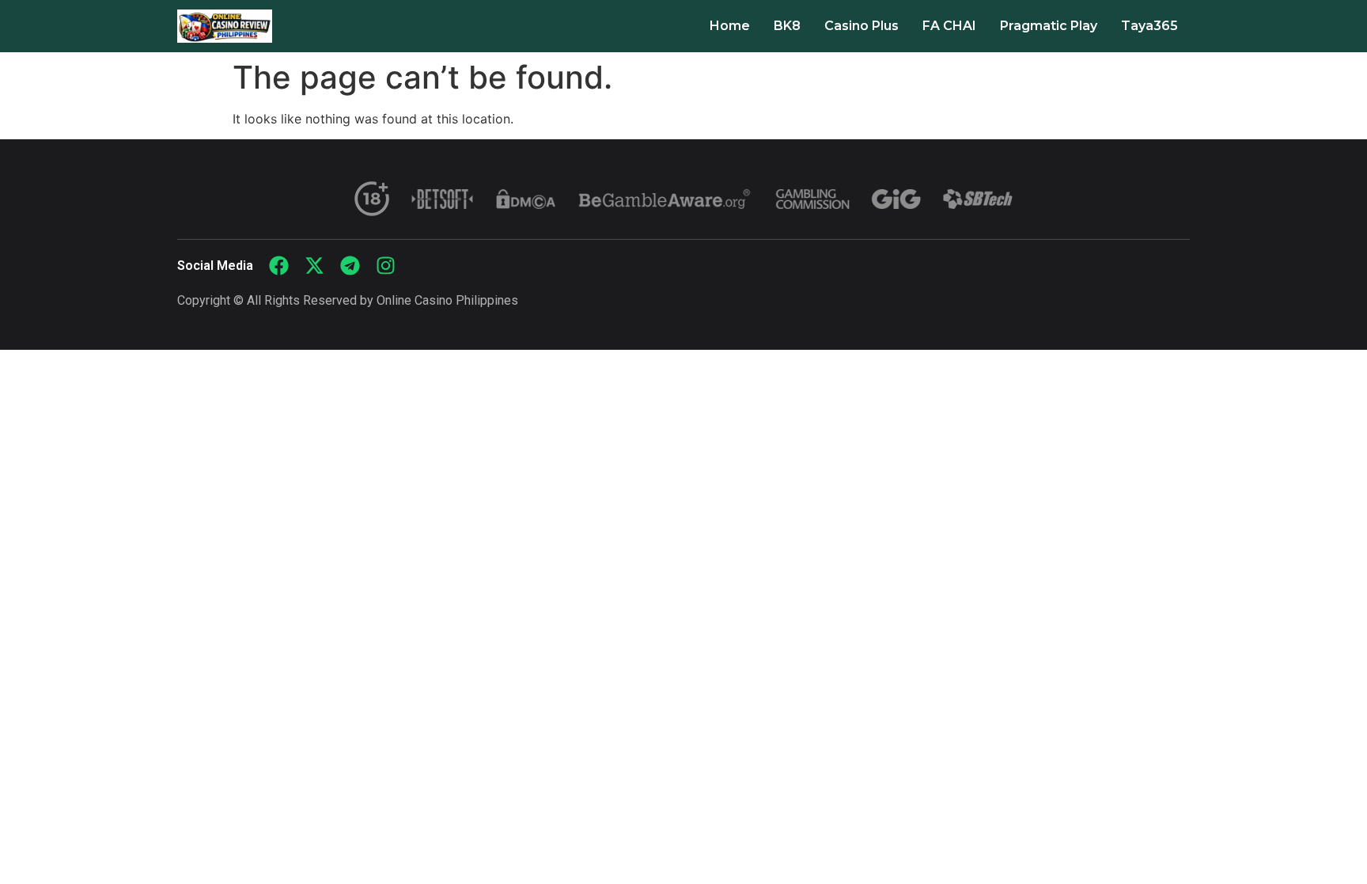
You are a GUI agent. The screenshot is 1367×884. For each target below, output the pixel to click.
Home (730, 25)
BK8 (787, 25)
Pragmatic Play (1048, 25)
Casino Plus (861, 25)
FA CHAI (949, 25)
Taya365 (1149, 25)
